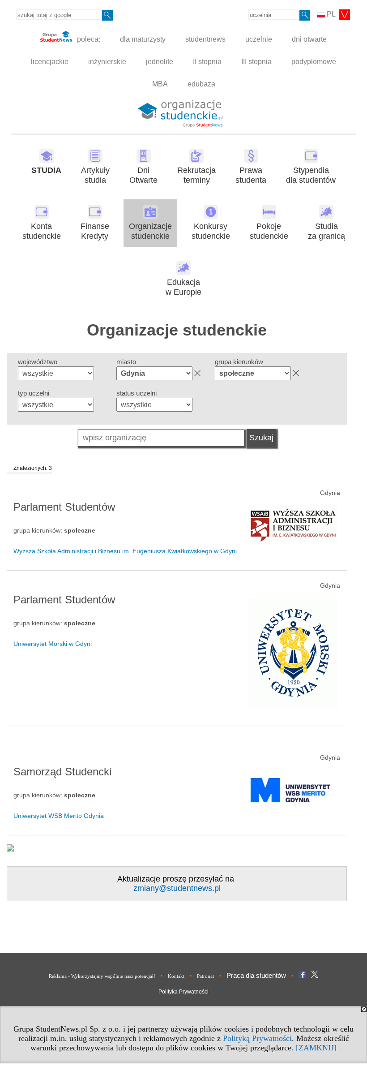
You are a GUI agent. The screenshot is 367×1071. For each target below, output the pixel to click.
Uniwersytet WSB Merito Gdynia (58, 815)
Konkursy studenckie (211, 231)
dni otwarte (309, 39)
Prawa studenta (250, 175)
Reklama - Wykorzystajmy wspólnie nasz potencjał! (102, 976)
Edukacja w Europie (183, 287)
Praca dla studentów (256, 975)
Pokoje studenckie (269, 231)
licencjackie (49, 61)
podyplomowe (313, 61)
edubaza (201, 84)
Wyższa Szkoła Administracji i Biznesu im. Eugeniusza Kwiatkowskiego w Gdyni (125, 551)
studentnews (205, 39)
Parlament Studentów (64, 507)
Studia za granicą (326, 231)
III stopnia (256, 61)
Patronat (205, 976)
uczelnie (258, 39)
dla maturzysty (143, 39)
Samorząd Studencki (62, 772)
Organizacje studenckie (150, 231)
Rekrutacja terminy (196, 175)
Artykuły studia (95, 175)
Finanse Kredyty (95, 231)
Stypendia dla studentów (311, 175)
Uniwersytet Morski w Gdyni (52, 643)
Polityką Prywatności (257, 1038)
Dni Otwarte (143, 175)
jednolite (159, 61)
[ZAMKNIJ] (316, 1047)
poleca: (87, 39)
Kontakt (176, 976)
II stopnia (207, 61)
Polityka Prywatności (183, 992)
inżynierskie (107, 61)
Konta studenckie (41, 231)
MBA (160, 84)
